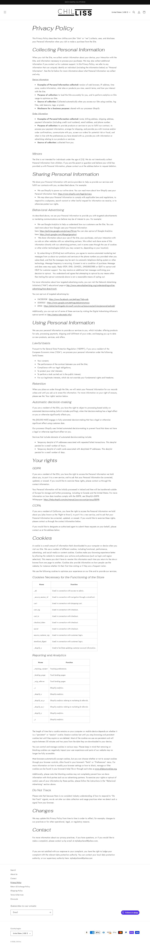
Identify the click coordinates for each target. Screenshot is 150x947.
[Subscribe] (50, 912)
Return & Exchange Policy (20, 886)
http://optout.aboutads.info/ (59, 314)
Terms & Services (17, 895)
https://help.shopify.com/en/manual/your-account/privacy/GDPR (71, 499)
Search (13, 870)
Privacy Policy (16, 882)
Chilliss (18, 942)
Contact (13, 878)
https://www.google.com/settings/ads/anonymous (68, 302)
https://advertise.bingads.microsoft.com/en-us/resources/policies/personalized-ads (79, 306)
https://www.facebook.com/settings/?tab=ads (68, 299)
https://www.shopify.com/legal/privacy (74, 194)
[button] (5, 12)
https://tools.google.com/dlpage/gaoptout (58, 234)
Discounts (14, 899)
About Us (14, 874)
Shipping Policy (17, 890)
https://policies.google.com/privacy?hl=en (58, 231)
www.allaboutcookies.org (106, 768)
